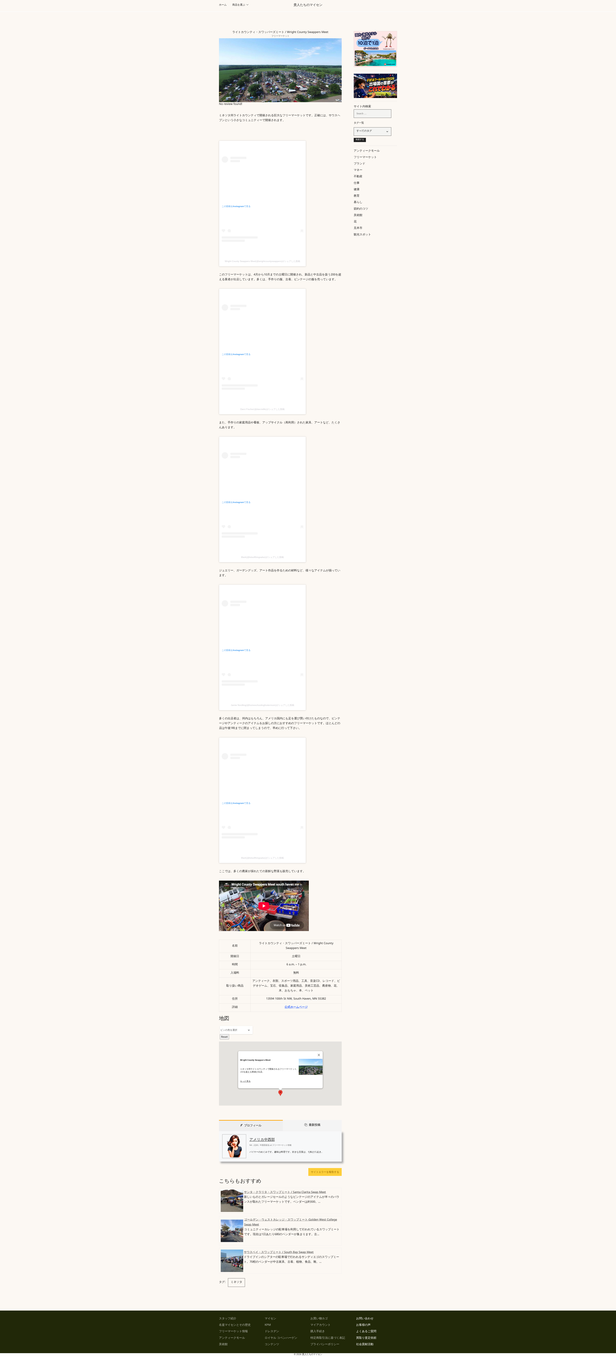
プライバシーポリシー (324, 1345)
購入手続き (317, 1332)
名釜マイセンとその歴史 (235, 1325)
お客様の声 (363, 1325)
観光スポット (362, 235)
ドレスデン (272, 1332)
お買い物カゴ (319, 1319)
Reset (224, 1036)
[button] (280, 1093)
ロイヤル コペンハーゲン (281, 1338)
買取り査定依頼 (366, 1338)
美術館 (358, 216)
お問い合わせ (364, 1319)
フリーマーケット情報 (233, 1332)
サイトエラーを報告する (325, 1171)
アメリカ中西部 (262, 1140)
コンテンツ (272, 1345)
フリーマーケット (280, 36)
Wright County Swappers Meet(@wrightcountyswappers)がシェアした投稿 (262, 261)
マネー (358, 170)
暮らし (358, 203)
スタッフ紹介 (227, 1319)
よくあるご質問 (366, 1332)
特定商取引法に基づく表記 (327, 1338)
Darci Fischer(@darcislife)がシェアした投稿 (262, 409)
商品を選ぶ (238, 5)
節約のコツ (361, 209)
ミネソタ (236, 1282)
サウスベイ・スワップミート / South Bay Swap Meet (279, 1253)
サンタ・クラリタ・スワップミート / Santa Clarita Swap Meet (285, 1193)
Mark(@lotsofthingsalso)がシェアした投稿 (262, 557)
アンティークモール (367, 151)
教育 (356, 196)
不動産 (358, 177)
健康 (356, 190)
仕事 (356, 183)
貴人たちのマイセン (308, 5)
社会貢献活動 (364, 1345)
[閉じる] (319, 1055)
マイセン (270, 1319)
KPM (268, 1325)
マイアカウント (320, 1325)
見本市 (358, 228)
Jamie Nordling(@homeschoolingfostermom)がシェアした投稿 (262, 705)
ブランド (359, 164)
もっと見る (245, 1081)
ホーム (223, 5)
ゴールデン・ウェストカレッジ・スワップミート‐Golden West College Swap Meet (290, 1222)
